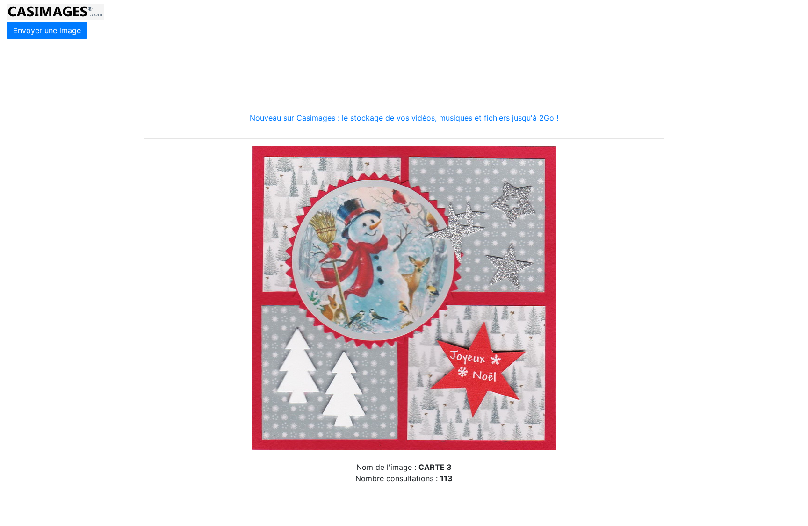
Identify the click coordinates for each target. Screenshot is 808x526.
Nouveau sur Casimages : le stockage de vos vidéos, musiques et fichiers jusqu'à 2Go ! (404, 117)
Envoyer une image (47, 30)
